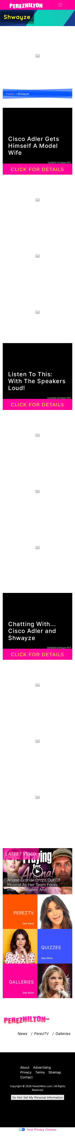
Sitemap (54, 1072)
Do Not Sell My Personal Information (37, 1097)
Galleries (63, 1033)
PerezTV (41, 1033)
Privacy (25, 1072)
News (22, 1033)
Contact (26, 1077)
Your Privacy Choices (41, 1129)
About (24, 1067)
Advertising (42, 1067)
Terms (40, 1072)
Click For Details (37, 169)
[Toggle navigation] (60, 5)
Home (10, 93)
